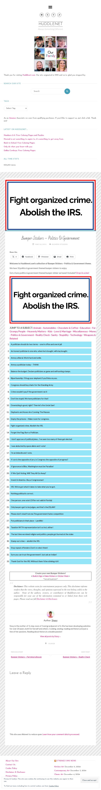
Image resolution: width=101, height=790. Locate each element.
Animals (37, 327)
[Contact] (59, 15)
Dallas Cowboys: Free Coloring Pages (19, 151)
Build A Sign (37, 576)
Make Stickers (50, 576)
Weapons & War (92, 334)
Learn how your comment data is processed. (61, 734)
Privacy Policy (11, 776)
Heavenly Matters (36, 331)
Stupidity (64, 334)
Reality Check (43, 334)
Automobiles (49, 327)
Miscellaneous (80, 331)
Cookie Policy (11, 768)
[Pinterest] (53, 15)
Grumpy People (18, 331)
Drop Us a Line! (82, 273)
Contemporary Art (62, 771)
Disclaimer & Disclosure (47, 598)
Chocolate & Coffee (68, 327)
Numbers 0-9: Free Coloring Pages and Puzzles (24, 135)
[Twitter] (48, 15)
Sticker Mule (63, 576)
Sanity (54, 334)
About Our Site (12, 761)
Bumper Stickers (60, 244)
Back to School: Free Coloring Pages (19, 143)
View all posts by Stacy (50, 636)
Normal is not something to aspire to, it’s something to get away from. (34, 139)
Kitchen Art (59, 767)
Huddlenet (51, 24)
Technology (76, 334)
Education (85, 327)
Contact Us (10, 765)
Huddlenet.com (28, 75)
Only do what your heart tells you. (18, 147)
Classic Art (58, 774)
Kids (50, 331)
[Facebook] (42, 15)
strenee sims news (66, 761)
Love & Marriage (62, 331)
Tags (6, 101)
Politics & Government (22, 334)
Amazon (12, 118)
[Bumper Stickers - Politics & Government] (50, 205)
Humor (51, 643)
